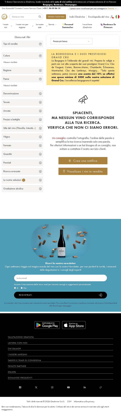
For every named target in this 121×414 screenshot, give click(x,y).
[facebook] (20, 387)
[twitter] (36, 387)
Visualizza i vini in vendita (85, 171)
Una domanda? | (31, 8)
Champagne (71, 4)
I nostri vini (5, 26)
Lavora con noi (17, 342)
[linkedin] (85, 387)
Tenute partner (17, 366)
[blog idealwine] (101, 387)
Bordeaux (58, 4)
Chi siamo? (14, 348)
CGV (69, 401)
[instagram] (52, 387)
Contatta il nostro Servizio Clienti (28, 8)
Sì (17, 288)
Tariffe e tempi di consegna (24, 360)
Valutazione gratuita (21, 337)
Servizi (51, 24)
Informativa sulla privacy (84, 401)
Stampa (12, 371)
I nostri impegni (17, 354)
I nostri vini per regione (22, 26)
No (24, 288)
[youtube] (68, 387)
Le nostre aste (39, 26)
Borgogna (47, 4)
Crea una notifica (85, 161)
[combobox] (112, 8)
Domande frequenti (20, 377)
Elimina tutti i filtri (22, 37)
